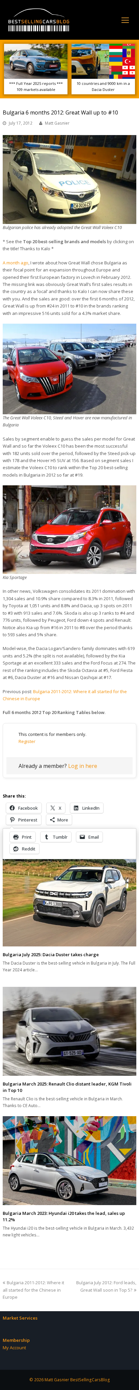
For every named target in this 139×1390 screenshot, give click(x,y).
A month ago (15, 263)
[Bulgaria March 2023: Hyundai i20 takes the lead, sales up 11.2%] (69, 1160)
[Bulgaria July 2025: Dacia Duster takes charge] (69, 900)
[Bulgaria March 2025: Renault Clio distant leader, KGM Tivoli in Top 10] (69, 1031)
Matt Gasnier (57, 123)
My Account (14, 1348)
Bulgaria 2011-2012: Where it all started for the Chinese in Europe (33, 1290)
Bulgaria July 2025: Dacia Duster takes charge (51, 954)
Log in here (82, 766)
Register (27, 741)
